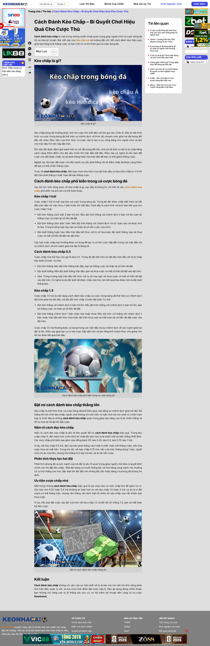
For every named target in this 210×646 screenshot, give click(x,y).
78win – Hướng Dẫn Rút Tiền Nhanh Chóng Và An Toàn (162, 40)
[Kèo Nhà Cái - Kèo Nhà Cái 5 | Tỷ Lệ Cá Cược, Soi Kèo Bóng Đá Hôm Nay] (15, 4)
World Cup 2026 (114, 3)
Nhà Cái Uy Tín (142, 3)
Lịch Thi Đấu (87, 3)
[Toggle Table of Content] (52, 52)
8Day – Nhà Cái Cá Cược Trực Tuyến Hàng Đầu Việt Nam (163, 86)
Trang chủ (34, 11)
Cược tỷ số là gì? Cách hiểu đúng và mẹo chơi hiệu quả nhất (164, 56)
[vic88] (64, 639)
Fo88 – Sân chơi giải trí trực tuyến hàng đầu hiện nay (162, 79)
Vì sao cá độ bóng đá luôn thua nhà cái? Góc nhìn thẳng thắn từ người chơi (163, 32)
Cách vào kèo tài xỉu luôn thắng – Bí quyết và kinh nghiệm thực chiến (164, 71)
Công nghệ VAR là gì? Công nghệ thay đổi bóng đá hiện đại (164, 63)
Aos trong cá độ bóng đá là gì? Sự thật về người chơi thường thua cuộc (163, 48)
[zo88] (146, 639)
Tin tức (47, 11)
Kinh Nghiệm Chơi (171, 3)
